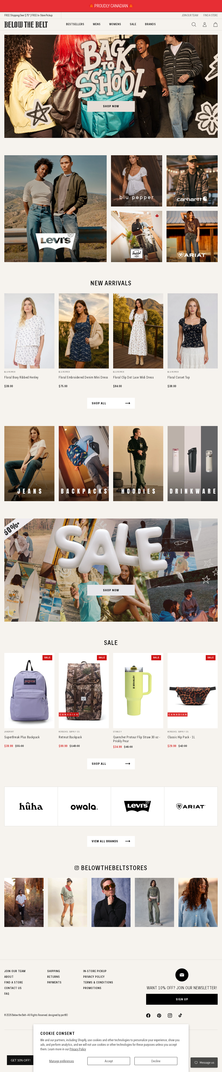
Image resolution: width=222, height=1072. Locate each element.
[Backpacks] (84, 463)
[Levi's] (55, 208)
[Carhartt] (192, 180)
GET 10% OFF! (21, 1060)
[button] (193, 24)
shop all (99, 403)
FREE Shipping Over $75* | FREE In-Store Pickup (28, 15)
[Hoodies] (138, 463)
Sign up (182, 999)
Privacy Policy (78, 1049)
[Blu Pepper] (136, 180)
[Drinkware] (193, 463)
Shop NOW (111, 590)
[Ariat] (192, 236)
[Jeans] (29, 463)
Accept (109, 1061)
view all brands (105, 841)
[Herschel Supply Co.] (136, 236)
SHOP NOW (111, 106)
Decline (155, 1061)
